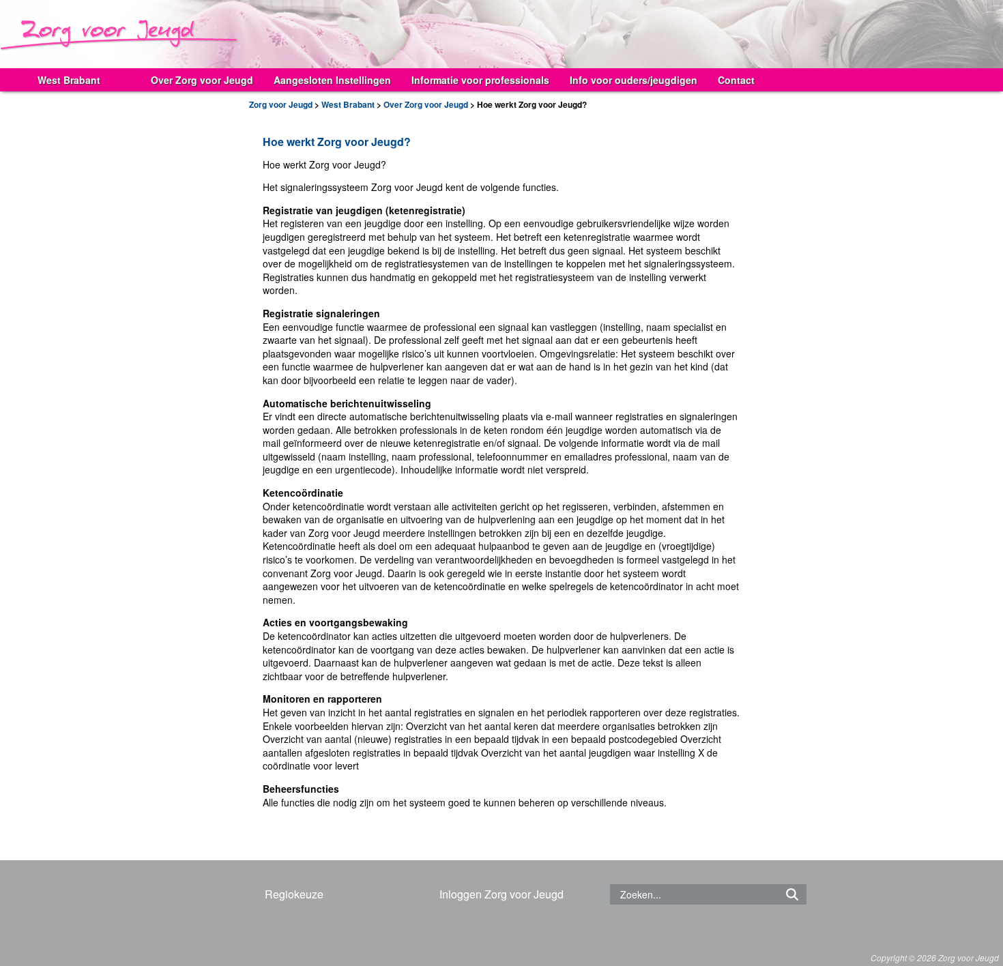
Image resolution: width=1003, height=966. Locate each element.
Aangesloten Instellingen (332, 80)
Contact (736, 80)
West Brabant (69, 80)
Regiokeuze (294, 894)
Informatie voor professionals (480, 80)
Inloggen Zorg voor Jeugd (501, 894)
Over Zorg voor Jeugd (202, 80)
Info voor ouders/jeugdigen (633, 80)
